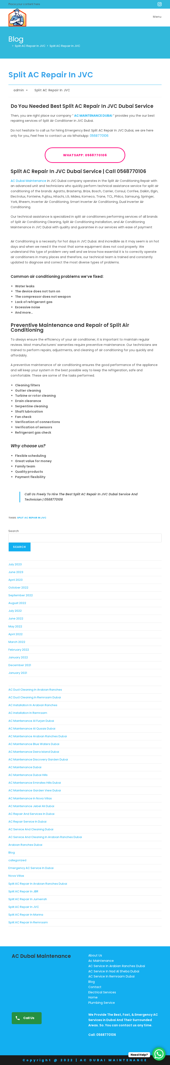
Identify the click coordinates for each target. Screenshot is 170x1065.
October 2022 (18, 587)
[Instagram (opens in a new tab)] (159, 4)
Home (93, 997)
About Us (95, 955)
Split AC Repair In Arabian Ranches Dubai (37, 884)
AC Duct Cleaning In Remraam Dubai (34, 697)
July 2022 (15, 611)
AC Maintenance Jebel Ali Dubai (31, 806)
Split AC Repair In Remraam (28, 922)
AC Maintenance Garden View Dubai (34, 790)
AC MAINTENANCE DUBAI (93, 115)
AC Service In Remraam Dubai (111, 976)
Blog (11, 852)
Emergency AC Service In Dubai (31, 868)
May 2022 (15, 626)
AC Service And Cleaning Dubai (30, 829)
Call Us (28, 1018)
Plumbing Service (101, 1002)
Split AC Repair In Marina (25, 915)
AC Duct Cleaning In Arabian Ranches (35, 690)
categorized (17, 860)
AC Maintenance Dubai (24, 767)
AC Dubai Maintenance (28, 181)
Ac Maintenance (101, 960)
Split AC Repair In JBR (23, 891)
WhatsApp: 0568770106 (85, 155)
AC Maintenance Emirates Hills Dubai (34, 783)
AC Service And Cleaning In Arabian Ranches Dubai (45, 837)
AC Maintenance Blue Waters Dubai (33, 744)
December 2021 (19, 665)
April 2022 (15, 634)
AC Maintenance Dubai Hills (28, 775)
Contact (94, 987)
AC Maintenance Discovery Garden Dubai (38, 759)
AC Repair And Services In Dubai (31, 814)
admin (19, 90)
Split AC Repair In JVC (65, 46)
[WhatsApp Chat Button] (159, 1054)
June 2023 (15, 572)
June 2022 (15, 618)
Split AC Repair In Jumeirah (27, 899)
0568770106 (99, 135)
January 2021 (17, 673)
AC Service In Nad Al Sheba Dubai (113, 971)
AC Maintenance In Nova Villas (30, 798)
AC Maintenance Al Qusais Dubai (31, 728)
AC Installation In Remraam (27, 713)
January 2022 (18, 657)
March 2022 (16, 642)
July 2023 (15, 564)
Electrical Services (102, 992)
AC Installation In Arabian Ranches (32, 705)
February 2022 (18, 650)
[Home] (9, 46)
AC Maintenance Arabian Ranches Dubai (37, 736)
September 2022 (20, 595)
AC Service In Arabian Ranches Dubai (116, 966)
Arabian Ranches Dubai (25, 845)
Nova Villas (16, 876)
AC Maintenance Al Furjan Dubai (31, 721)
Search (13, 531)
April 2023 (15, 580)
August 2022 (17, 603)
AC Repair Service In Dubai (27, 821)
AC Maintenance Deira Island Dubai (33, 752)
